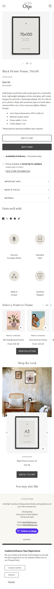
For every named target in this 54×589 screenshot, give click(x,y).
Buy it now (27, 147)
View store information (17, 171)
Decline (11, 574)
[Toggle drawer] (3, 6)
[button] (18, 218)
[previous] (7, 432)
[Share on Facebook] (3, 218)
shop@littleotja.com (29, 522)
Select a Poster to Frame (17, 305)
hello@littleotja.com (30, 525)
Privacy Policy (13, 560)
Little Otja (7, 77)
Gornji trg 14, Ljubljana (32, 164)
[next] (31, 63)
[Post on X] (7, 218)
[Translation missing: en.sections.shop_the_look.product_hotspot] (30, 399)
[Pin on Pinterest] (10, 218)
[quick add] (43, 448)
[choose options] (20, 327)
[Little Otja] (27, 6)
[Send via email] (14, 218)
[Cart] (50, 6)
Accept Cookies (14, 567)
